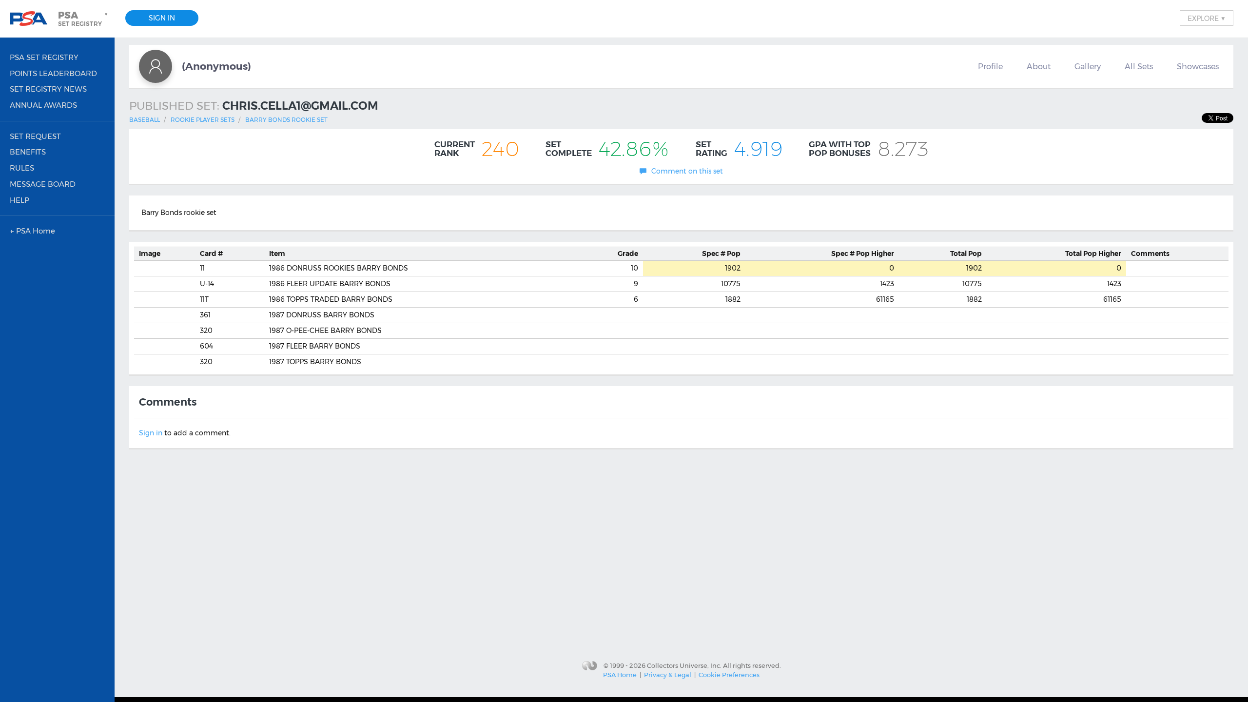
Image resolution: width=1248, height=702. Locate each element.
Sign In (162, 18)
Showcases (1198, 66)
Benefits (28, 151)
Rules (22, 168)
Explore (1207, 18)
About (1039, 66)
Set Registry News (48, 89)
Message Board (43, 184)
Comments (1150, 253)
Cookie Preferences (729, 675)
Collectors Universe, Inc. (684, 665)
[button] (84, 18)
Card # (211, 253)
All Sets (1139, 66)
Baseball (144, 119)
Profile (990, 66)
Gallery (1087, 66)
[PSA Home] (32, 19)
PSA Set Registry (44, 57)
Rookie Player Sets (202, 119)
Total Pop (966, 253)
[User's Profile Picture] (155, 66)
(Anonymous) (216, 66)
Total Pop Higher (1093, 253)
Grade (628, 253)
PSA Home (620, 675)
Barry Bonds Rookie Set (286, 119)
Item (277, 253)
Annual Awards (43, 105)
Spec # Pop (721, 253)
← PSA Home (32, 230)
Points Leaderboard (53, 73)
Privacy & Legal (667, 675)
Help (19, 200)
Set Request (35, 136)
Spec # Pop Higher (862, 253)
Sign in (150, 433)
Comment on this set (687, 171)
